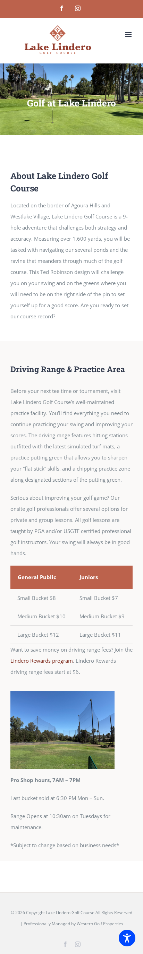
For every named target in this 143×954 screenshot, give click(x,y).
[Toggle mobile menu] (129, 34)
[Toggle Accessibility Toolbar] (127, 938)
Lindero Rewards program (41, 660)
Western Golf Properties (100, 924)
